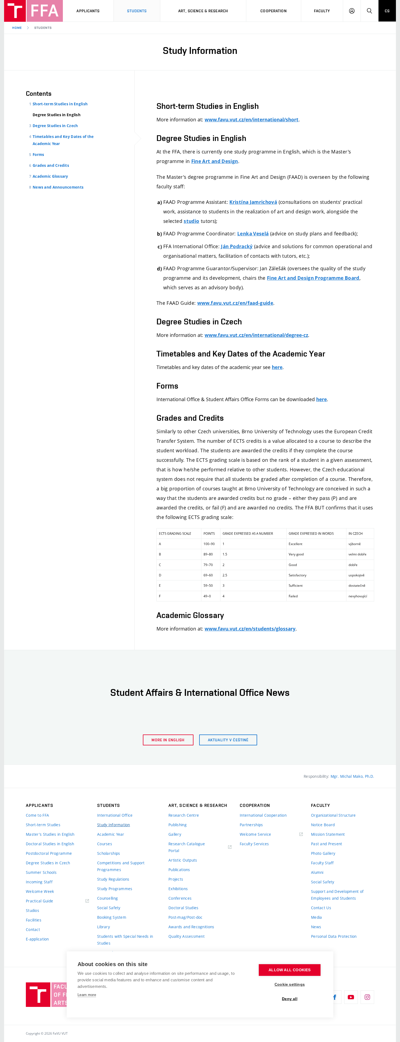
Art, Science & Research (203, 11)
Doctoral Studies (183, 907)
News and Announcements (58, 187)
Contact (33, 929)
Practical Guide (39, 900)
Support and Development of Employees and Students (337, 895)
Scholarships (108, 853)
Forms (38, 154)
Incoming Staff (39, 881)
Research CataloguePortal (186, 847)
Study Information (113, 824)
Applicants (88, 11)
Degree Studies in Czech (55, 125)
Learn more (87, 995)
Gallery (174, 834)
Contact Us (321, 907)
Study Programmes (114, 888)
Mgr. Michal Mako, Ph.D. (352, 776)
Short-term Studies (43, 824)
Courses (104, 843)
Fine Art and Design (214, 161)
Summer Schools (41, 872)
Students (137, 11)
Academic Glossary (50, 176)
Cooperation (273, 11)
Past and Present (326, 843)
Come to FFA (37, 815)
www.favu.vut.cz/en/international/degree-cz (256, 335)
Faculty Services (254, 843)
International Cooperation (263, 815)
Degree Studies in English (57, 114)
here (277, 367)
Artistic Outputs (182, 860)
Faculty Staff (322, 862)
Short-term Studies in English (60, 104)
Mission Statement (328, 834)
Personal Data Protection (334, 936)
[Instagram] (367, 997)
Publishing (177, 824)
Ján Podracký (237, 246)
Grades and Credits (51, 165)
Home (17, 28)
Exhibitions (178, 888)
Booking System (111, 917)
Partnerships (251, 824)
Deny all (289, 999)
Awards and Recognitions (191, 926)
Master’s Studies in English (50, 834)
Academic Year (110, 834)
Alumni (317, 872)
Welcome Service (255, 834)
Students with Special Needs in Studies (125, 940)
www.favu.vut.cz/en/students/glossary (250, 629)
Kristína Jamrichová (253, 202)
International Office (115, 815)
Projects (175, 879)
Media (316, 917)
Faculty (322, 11)
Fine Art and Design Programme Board (313, 278)
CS (387, 11)
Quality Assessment (186, 936)
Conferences (180, 898)
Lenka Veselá (253, 233)
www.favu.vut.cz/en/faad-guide (235, 303)
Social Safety (109, 907)
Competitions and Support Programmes (121, 866)
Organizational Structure (333, 815)
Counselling (107, 898)
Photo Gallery (323, 853)
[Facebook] (334, 997)
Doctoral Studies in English (50, 843)
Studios (32, 910)
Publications (179, 869)
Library (103, 926)
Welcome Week (40, 891)
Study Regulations (113, 879)
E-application (37, 939)
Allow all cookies (289, 970)
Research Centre (183, 815)
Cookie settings (290, 984)
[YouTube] (351, 997)
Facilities (33, 920)
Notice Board (323, 824)
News (316, 926)
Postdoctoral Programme (49, 853)
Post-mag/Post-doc (185, 917)
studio (191, 221)
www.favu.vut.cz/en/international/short (252, 119)
